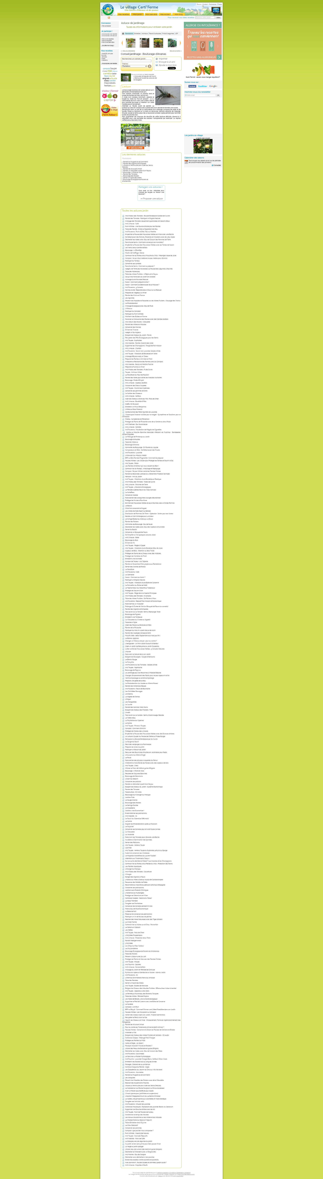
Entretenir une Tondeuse (133, 617)
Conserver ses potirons (133, 781)
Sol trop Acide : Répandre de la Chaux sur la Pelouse (143, 290)
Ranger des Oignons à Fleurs (135, 877)
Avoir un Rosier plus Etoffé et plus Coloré (139, 1091)
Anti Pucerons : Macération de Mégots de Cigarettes (143, 430)
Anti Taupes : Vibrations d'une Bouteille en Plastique (143, 479)
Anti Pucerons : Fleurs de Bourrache (137, 689)
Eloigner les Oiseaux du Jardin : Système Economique (144, 787)
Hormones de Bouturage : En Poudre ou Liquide (141, 447)
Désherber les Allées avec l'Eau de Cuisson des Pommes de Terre (148, 240)
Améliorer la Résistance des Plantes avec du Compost (144, 362)
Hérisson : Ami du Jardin (133, 476)
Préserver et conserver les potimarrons (138, 914)
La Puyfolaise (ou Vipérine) (134, 720)
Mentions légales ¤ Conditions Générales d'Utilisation (174, 1173)
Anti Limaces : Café (132, 224)
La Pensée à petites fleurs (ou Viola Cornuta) (140, 490)
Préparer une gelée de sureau (135, 681)
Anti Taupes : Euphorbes (133, 340)
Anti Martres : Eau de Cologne (135, 1154)
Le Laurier (128, 704)
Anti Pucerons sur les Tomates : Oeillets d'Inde (141, 665)
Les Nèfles (129, 930)
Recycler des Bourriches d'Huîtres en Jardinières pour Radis (146, 752)
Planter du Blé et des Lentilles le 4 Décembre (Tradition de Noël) (147, 474)
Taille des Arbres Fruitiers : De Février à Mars (140, 598)
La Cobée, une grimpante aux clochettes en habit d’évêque (145, 1099)
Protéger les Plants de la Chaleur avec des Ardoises (143, 553)
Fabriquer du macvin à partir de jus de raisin (140, 630)
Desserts (104, 60)
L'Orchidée (129, 943)
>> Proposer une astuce (152, 198)
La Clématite (129, 575)
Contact (205, 4)
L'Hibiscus (128, 308)
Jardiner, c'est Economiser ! (134, 811)
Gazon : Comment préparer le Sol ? (137, 282)
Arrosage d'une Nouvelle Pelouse (136, 279)
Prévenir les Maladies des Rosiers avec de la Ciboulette (144, 1080)
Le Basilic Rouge (131, 659)
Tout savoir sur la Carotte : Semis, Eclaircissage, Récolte (144, 715)
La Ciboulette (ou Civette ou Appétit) (137, 620)
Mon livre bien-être (108, 42)
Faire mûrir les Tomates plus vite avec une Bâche (142, 837)
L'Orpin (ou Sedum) (131, 779)
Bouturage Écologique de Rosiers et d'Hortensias (142, 951)
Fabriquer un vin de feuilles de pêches (138, 917)
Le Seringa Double (131, 805)
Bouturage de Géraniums (134, 776)
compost (106, 69)
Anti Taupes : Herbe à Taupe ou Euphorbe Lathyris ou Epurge (146, 850)
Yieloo (160, 1176)
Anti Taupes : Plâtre (131, 463)
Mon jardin (137, 14)
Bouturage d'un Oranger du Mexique (137, 795)
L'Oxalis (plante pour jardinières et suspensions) (141, 1093)
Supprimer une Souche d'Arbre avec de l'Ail (140, 1109)
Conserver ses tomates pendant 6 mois (138, 906)
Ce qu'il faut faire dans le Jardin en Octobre (140, 277)
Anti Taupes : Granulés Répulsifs (136, 1136)
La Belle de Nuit (130, 911)
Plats (103, 58)
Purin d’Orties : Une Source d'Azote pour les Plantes (142, 226)
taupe (114, 68)
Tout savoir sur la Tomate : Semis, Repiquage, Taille (142, 612)
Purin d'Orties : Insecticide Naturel (137, 1133)
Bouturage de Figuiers (133, 614)
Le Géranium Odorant (132, 927)
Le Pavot (128, 758)
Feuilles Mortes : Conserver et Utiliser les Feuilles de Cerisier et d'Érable (150, 1030)
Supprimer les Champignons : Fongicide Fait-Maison (143, 346)
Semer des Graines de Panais (135, 567)
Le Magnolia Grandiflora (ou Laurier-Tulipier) (140, 856)
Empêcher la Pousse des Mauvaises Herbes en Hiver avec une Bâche (149, 234)
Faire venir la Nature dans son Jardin (138, 654)
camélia (107, 73)
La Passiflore (129, 569)
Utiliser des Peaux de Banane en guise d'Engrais (142, 1048)
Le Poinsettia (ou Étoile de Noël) (136, 585)
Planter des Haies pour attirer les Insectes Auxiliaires (143, 377)
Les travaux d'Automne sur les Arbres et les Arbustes (143, 1117)
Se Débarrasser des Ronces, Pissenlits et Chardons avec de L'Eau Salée (150, 237)
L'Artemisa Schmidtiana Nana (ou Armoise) (140, 978)
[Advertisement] (203, 115)
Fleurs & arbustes (155, 33)
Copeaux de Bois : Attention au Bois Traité (139, 551)
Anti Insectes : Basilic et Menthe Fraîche (139, 364)
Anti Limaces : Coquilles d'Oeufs (136, 1165)
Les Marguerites (131, 702)
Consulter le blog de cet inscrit (145, 76)
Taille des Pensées (131, 980)
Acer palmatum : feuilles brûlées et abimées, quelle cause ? (146, 1162)
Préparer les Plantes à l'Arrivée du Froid (138, 359)
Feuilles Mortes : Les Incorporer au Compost (140, 1012)
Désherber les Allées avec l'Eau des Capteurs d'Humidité (145, 527)
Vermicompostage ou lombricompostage (139, 678)
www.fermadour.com (188, 1174)
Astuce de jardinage (132, 22)
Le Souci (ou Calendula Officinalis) (137, 819)
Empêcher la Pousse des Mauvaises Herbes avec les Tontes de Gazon (149, 245)
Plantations (129, 33)
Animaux (145, 33)
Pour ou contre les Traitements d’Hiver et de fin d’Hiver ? (144, 1027)
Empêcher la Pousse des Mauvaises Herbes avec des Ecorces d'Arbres (149, 734)
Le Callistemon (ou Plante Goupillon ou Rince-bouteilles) (144, 1088)
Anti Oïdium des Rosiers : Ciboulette (137, 322)
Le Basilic (128, 506)
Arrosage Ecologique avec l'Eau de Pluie (139, 306)
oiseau (106, 81)
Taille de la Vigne (131, 622)
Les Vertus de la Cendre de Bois (136, 248)
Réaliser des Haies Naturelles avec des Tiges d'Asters (143, 919)
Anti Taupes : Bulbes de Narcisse (136, 986)
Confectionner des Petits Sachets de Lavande (141, 412)
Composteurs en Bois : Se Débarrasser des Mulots (142, 450)
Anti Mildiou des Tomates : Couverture (138, 872)
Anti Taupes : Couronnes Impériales (137, 388)
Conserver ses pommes (133, 1128)
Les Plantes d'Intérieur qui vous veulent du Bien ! (142, 466)
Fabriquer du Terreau (132, 261)
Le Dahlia (128, 723)
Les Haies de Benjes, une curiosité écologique (141, 999)
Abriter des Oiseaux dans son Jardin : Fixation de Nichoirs (145, 1015)
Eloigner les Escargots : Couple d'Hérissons (140, 657)
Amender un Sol (130, 1032)
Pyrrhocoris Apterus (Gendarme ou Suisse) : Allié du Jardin (145, 972)
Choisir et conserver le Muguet (135, 508)
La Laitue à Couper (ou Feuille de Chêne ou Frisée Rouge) (145, 736)
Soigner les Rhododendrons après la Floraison (141, 824)
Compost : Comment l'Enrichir (135, 728)
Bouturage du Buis (131, 540)
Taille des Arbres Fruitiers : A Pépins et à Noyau (141, 274)
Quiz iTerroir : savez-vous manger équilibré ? (203, 77)
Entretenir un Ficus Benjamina (135, 407)
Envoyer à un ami (166, 62)
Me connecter (106, 26)
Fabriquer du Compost (133, 311)
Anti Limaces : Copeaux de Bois (136, 383)
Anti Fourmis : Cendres (133, 964)
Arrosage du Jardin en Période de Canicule (140, 970)
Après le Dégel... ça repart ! (134, 1043)
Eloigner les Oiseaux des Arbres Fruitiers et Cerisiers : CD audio (147, 1035)
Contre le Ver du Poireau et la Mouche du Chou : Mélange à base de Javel (150, 255)
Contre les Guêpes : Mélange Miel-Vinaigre (140, 1038)
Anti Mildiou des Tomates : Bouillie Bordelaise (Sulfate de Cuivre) (147, 216)
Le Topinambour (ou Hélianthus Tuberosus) (140, 588)
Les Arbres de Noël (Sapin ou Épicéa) (138, 511)
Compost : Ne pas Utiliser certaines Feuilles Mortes (143, 471)
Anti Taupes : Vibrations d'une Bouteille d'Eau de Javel (144, 548)
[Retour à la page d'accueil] (123, 33)
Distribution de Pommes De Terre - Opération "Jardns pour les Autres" (149, 514)
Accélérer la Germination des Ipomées (138, 840)
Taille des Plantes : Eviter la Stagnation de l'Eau (141, 229)
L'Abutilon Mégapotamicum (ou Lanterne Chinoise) (142, 1096)
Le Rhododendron (131, 303)
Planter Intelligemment (133, 940)
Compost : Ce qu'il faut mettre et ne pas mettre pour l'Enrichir (146, 258)
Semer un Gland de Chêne (132, 178)
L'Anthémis (129, 694)
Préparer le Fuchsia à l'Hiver (135, 367)
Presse (220, 4)
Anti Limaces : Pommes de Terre (136, 484)
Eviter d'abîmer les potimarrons (136, 813)
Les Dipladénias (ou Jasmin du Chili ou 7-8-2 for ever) (143, 1070)
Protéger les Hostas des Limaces (136, 731)
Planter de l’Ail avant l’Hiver (132, 169)
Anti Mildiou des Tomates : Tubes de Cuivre (140, 482)
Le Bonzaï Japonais (132, 638)
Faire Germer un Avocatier (134, 604)
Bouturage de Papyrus (133, 670)
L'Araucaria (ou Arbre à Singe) (135, 755)
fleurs (106, 76)
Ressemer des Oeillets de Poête (136, 882)
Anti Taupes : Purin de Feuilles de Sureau (139, 1112)
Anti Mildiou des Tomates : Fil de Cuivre (138, 369)
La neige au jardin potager (134, 1146)
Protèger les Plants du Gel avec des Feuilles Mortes (143, 959)
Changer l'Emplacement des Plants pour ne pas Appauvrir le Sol (147, 675)
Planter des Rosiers (132, 522)
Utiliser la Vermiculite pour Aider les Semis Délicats (143, 1085)
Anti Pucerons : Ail (131, 975)
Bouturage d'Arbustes (132, 439)
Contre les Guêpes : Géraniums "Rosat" (138, 898)
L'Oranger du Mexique (132, 869)
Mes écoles (165, 14)
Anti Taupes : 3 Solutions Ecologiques (138, 487)
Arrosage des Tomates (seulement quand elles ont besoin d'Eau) (147, 221)
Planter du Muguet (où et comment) (135, 162)
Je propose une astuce (109, 35)
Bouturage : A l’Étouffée (133, 250)
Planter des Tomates (130, 174)
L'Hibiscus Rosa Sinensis (133, 409)
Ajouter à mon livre (167, 65)
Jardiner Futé (129, 797)
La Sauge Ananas (131, 800)
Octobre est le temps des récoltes (137, 1115)
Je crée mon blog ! (108, 45)
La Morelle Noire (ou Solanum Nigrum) (138, 1120)
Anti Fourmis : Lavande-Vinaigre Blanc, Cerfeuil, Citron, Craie (146, 1059)
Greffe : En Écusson (132, 404)
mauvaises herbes (109, 84)
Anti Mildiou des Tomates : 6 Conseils (138, 596)
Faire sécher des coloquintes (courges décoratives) (143, 498)
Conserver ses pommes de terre (136, 391)
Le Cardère (129, 1004)
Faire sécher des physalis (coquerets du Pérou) (141, 760)
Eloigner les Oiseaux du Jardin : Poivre (138, 335)
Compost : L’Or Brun (132, 1007)
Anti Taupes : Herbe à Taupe (135, 845)
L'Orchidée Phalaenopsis (133, 935)
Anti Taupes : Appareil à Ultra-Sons (137, 991)
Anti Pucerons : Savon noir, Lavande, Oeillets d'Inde (142, 351)
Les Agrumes (129, 298)
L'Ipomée (128, 848)
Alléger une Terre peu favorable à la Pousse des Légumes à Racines (149, 269)
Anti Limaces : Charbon (133, 348)
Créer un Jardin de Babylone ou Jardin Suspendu (142, 646)
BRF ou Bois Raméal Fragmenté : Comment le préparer (144, 458)
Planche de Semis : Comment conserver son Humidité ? (144, 242)
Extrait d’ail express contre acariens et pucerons (142, 1160)
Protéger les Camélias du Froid (135, 556)
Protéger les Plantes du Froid (135, 1040)
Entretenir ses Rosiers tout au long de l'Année (141, 1062)
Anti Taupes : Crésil (131, 765)
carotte (112, 81)
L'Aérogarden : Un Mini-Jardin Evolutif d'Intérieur (141, 643)
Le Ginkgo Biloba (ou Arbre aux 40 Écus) (139, 519)
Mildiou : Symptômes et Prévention (137, 419)
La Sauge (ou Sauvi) (132, 742)
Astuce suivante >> (176, 51)
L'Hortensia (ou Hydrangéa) (134, 893)
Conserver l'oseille (131, 495)
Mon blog (179, 14)
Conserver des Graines (133, 327)
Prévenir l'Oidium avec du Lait (135, 956)
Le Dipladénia (130, 808)
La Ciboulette (129, 832)
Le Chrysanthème (131, 948)
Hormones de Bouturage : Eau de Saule (138, 524)
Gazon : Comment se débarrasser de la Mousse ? (142, 285)
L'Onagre (128, 874)
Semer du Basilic (131, 529)
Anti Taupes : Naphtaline (133, 667)
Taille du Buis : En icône (133, 792)
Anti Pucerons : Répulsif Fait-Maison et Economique (143, 601)
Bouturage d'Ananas (132, 445)
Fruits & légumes (168, 33)
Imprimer (162, 59)
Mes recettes (123, 14)
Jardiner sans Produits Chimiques (136, 890)
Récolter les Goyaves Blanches (136, 773)
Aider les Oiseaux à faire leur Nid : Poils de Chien (142, 399)
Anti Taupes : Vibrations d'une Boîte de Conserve (142, 583)
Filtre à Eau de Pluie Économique (136, 909)
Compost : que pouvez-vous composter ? (139, 1131)
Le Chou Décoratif (131, 1125)
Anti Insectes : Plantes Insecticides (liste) (139, 343)
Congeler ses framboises (133, 903)
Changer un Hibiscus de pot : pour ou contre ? (141, 641)
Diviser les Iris (130, 543)
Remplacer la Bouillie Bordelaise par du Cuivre (141, 739)
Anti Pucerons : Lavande (133, 453)
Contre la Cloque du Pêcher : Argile (137, 1067)
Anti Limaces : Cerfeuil (133, 396)
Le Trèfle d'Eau (130, 718)
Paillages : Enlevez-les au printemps (137, 1064)
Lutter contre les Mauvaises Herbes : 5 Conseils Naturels (145, 649)
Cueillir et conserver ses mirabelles (137, 853)
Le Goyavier (129, 826)
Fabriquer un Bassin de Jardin (135, 750)
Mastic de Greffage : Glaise (134, 253)
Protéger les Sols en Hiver (134, 590)
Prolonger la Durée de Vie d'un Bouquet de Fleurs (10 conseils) (146, 606)
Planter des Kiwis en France (135, 295)
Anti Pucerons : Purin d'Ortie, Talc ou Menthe (140, 232)
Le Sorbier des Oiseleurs (133, 393)
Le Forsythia (129, 662)
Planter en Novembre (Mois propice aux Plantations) (143, 564)
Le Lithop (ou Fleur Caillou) (134, 946)
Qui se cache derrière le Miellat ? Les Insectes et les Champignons (148, 861)
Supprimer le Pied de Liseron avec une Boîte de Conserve (145, 1001)
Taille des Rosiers (131, 954)
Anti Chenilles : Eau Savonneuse (136, 424)
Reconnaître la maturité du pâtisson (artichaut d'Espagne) (145, 885)
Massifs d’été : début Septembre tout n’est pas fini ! (142, 636)
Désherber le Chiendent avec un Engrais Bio (140, 1152)
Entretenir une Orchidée (133, 559)
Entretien (137, 33)
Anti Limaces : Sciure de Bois (135, 967)
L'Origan (128, 699)
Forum (199, 4)
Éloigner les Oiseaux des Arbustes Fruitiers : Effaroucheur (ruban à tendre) (150, 988)
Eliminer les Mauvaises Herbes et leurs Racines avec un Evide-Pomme (149, 503)
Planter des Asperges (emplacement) (138, 633)
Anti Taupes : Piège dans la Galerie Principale (140, 593)
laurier (112, 76)
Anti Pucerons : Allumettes (134, 1072)
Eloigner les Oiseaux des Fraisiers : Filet (139, 710)
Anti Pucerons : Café (132, 572)
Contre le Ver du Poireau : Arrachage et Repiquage (142, 468)
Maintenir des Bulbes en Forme (136, 316)
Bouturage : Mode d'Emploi (134, 380)
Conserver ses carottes (133, 263)
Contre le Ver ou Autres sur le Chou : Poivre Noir (141, 925)
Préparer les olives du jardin (134, 747)
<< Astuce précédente (128, 51)
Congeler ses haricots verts (134, 1101)
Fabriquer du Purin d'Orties (134, 314)
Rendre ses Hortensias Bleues (135, 686)
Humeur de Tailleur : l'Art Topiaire (136, 561)
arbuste (113, 78)
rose (110, 71)
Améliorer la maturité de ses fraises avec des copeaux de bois (146, 763)
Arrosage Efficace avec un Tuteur (136, 356)
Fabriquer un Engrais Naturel (135, 580)
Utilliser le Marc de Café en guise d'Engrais (140, 768)
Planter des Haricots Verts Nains (136, 707)
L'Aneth (127, 712)
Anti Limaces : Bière (132, 537)
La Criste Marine (131, 922)
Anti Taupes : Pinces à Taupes (135, 726)
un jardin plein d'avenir (203, 138)
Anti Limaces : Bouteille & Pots (135, 401)
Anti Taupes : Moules (132, 962)
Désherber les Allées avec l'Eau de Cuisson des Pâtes (143, 1051)
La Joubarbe (129, 834)
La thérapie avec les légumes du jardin (138, 1141)
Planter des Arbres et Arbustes (135, 324)
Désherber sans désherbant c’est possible (139, 1157)
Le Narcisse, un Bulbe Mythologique (137, 1056)
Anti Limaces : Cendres (133, 427)
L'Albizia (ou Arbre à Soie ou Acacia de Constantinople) (144, 879)
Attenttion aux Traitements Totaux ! (137, 858)
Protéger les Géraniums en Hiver (136, 895)
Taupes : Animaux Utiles (133, 372)
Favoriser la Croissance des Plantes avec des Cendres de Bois (146, 319)
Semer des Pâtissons (132, 842)
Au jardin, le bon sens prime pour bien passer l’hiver (143, 1144)
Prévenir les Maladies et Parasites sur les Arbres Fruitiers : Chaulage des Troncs (152, 301)
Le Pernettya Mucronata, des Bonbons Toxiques (141, 994)
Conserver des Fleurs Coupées (135, 385)
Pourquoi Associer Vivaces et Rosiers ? (138, 1046)
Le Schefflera (129, 492)
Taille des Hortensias (132, 271)
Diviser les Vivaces (131, 330)
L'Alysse (128, 651)
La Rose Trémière (131, 901)
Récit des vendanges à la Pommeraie (138, 744)
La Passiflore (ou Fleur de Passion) (137, 375)
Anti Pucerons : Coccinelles (134, 1054)
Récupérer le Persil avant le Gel (136, 1017)
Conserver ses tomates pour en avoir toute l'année (142, 829)
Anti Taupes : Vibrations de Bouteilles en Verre (141, 354)
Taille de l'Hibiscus (131, 442)
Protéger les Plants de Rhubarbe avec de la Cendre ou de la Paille (148, 422)
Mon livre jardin (107, 40)
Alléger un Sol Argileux (133, 332)
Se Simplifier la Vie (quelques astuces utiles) (140, 535)
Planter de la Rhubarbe (133, 628)
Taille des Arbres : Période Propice (137, 996)
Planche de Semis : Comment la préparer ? (140, 266)
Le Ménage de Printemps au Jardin (137, 437)
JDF (176, 33)
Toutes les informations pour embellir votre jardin (149, 27)
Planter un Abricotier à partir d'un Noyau (137, 170)
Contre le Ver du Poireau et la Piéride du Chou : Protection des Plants (149, 864)
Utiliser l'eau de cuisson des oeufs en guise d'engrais (143, 1149)
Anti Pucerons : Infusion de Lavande (137, 1104)
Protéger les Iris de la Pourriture (136, 500)
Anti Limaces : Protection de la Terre (137, 938)
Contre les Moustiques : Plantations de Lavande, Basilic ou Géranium (149, 1107)
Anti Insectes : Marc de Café (135, 1138)
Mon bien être (151, 14)
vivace (104, 71)
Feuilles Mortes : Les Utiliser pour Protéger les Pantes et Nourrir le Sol (149, 461)
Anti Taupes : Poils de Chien (134, 933)
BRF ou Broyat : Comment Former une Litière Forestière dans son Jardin (150, 1009)
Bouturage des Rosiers (131, 176)
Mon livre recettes (108, 39)
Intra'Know (179, 1176)
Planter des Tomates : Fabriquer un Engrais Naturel (142, 218)
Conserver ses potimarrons (134, 887)
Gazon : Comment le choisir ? (135, 577)
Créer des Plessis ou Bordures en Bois (138, 625)
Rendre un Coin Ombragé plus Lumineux (139, 516)
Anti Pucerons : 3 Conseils (134, 287)
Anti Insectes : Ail (131, 816)
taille (114, 73)
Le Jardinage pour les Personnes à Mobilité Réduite (143, 673)
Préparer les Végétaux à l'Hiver (135, 293)
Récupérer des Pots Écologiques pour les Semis (141, 338)
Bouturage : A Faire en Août (132, 172)
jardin (113, 86)
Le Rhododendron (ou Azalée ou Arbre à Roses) (141, 683)
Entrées (104, 57)
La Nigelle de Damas (132, 697)
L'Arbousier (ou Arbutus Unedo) (135, 455)
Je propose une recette (109, 34)
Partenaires (212, 4)
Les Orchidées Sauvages (133, 691)
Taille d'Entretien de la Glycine (135, 1123)
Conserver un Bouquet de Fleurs (136, 532)
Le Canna (128, 821)
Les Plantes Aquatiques (133, 866)
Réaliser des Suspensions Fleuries (137, 1083)
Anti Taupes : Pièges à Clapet (135, 545)
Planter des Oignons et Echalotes (134, 163)
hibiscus (114, 71)
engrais (106, 78)
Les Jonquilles (130, 1077)
